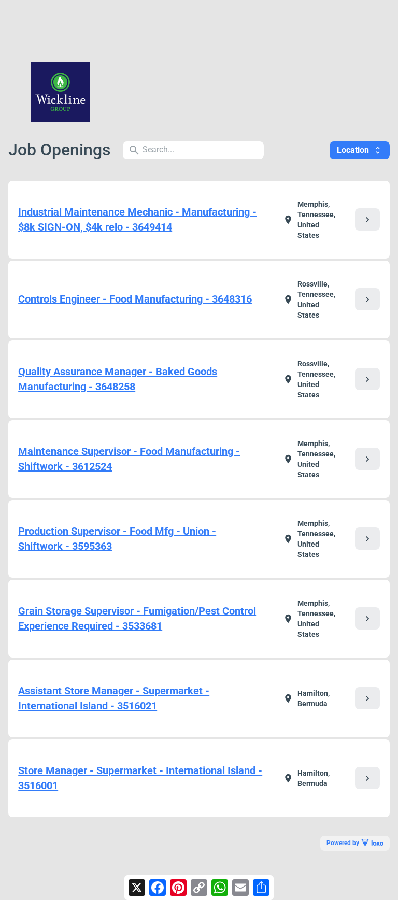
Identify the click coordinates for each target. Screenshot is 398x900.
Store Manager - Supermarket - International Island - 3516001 (140, 778)
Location (359, 150)
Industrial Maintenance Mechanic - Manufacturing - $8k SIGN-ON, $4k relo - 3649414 (137, 219)
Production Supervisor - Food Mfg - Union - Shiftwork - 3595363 (117, 538)
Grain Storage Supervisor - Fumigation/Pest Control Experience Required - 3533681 (137, 618)
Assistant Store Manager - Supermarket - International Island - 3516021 (113, 698)
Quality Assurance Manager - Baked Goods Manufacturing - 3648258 (117, 379)
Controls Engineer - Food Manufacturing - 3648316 (135, 299)
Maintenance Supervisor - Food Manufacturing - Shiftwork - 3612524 (129, 459)
